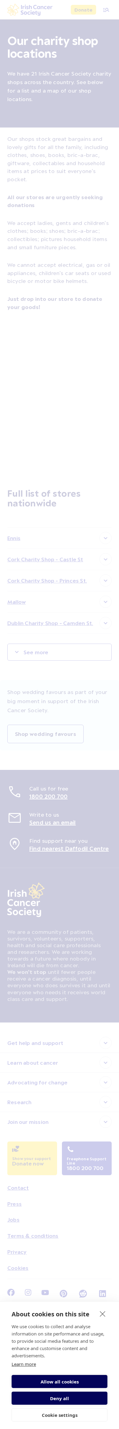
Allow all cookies (60, 1382)
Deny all (59, 1398)
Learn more (24, 1364)
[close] (102, 1313)
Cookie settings (60, 1415)
